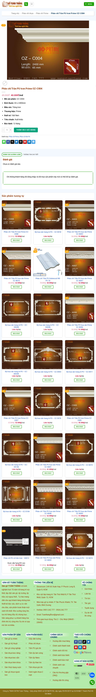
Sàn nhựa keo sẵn (12, 658)
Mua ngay (48, 240)
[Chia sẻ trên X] (12, 142)
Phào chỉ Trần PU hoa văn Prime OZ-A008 (48, 512)
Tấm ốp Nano (34, 658)
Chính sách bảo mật (61, 660)
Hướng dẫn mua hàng (61, 641)
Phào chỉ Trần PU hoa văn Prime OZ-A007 (79, 279)
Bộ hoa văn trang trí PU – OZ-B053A (16, 373)
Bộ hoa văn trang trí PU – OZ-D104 (16, 512)
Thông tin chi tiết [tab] (30, 154)
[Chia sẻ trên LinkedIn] (29, 142)
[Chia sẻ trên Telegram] (33, 142)
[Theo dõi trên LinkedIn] (80, 647)
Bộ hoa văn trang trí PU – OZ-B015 (79, 558)
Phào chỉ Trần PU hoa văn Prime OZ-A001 (48, 466)
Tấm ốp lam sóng (36, 653)
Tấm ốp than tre (35, 662)
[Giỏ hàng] (32, 4)
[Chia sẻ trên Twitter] (16, 142)
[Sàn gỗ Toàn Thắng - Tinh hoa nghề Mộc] (12, 4)
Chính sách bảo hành (61, 655)
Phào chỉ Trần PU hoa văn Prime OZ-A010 (16, 279)
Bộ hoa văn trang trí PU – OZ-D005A (48, 326)
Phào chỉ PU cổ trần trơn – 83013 (16, 558)
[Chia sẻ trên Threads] (21, 142)
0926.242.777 (61, 610)
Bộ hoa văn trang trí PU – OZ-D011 (79, 372)
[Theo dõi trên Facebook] (76, 642)
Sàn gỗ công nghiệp (13, 648)
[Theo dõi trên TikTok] (84, 642)
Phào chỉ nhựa (27, 13)
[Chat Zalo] (92, 675)
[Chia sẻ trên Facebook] (8, 142)
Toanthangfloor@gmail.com (53, 615)
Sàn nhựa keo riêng (12, 653)
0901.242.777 (49, 610)
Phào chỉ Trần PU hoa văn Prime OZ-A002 (48, 559)
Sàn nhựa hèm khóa (12, 662)
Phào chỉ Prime (42, 13)
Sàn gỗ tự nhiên (11, 639)
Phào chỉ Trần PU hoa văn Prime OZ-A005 (79, 512)
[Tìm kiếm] (26, 4)
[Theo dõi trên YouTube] (84, 647)
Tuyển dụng (89, 608)
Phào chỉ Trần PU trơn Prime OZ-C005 (79, 419)
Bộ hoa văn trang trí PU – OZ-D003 (48, 372)
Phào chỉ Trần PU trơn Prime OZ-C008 (16, 233)
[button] (5, 83)
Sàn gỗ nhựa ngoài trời (12, 673)
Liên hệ (87, 594)
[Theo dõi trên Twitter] (88, 642)
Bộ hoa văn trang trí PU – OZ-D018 (48, 232)
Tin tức (87, 598)
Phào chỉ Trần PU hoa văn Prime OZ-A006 (79, 326)
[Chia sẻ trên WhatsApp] (4, 142)
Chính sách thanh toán (61, 646)
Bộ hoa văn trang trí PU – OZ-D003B (16, 326)
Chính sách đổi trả (60, 650)
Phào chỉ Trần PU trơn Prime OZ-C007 (16, 419)
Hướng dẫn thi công (61, 680)
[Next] (10, 82)
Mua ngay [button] (16, 240)
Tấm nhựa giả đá (35, 667)
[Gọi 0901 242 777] (92, 682)
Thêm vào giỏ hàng (26, 130)
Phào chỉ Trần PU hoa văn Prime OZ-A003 (79, 233)
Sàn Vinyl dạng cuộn (13, 667)
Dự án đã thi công (88, 614)
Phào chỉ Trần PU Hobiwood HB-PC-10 (48, 279)
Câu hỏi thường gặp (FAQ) (60, 674)
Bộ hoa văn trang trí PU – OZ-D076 (48, 418)
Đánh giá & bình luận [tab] (12, 154)
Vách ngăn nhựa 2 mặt (36, 673)
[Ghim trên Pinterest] (25, 142)
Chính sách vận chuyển (59, 666)
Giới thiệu (88, 589)
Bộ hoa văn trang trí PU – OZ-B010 (79, 465)
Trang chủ (15, 13)
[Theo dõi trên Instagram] (80, 642)
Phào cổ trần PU (25, 136)
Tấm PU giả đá (35, 648)
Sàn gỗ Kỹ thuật (11, 643)
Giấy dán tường (35, 639)
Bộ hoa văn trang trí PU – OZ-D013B (16, 466)
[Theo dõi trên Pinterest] (76, 647)
